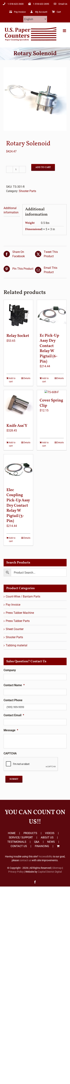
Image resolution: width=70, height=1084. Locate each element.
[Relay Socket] (18, 315)
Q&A (36, 841)
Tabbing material (16, 645)
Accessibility (46, 856)
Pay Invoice (13, 604)
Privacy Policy (16, 871)
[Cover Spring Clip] (51, 392)
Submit (14, 779)
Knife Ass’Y (16, 426)
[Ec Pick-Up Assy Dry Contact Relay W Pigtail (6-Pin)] (51, 315)
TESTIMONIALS (16, 841)
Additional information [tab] (11, 210)
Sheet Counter (15, 629)
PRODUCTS (30, 833)
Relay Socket (17, 336)
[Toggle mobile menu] (65, 31)
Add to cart (43, 167)
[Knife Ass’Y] (18, 405)
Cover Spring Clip (51, 403)
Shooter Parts (27, 191)
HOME (12, 833)
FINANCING (42, 846)
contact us (25, 860)
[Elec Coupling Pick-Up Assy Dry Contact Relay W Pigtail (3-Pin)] (18, 469)
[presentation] (31, 764)
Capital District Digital (50, 871)
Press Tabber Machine (20, 612)
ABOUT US (47, 837)
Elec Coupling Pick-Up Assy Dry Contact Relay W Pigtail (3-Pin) (18, 505)
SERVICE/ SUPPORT (21, 837)
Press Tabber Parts (18, 621)
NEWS (51, 841)
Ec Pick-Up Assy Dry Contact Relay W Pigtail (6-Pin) (49, 348)
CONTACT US (19, 846)
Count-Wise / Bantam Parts (23, 596)
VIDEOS (49, 833)
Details (27, 378)
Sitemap (57, 867)
